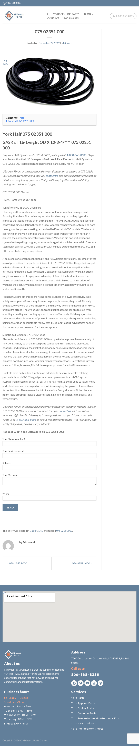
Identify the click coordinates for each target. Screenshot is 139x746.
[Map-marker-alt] (100, 683)
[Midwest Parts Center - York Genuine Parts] (22, 15)
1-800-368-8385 (124, 16)
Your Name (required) (14, 439)
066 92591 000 (81, 563)
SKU (40, 530)
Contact (53, 18)
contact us (52, 175)
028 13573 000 (18, 563)
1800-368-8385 (13, 3)
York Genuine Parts (66, 14)
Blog (87, 14)
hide (22, 117)
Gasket (33, 530)
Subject (7, 463)
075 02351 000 (64, 530)
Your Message (10, 475)
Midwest (68, 43)
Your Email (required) (13, 450)
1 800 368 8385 (70, 18)
